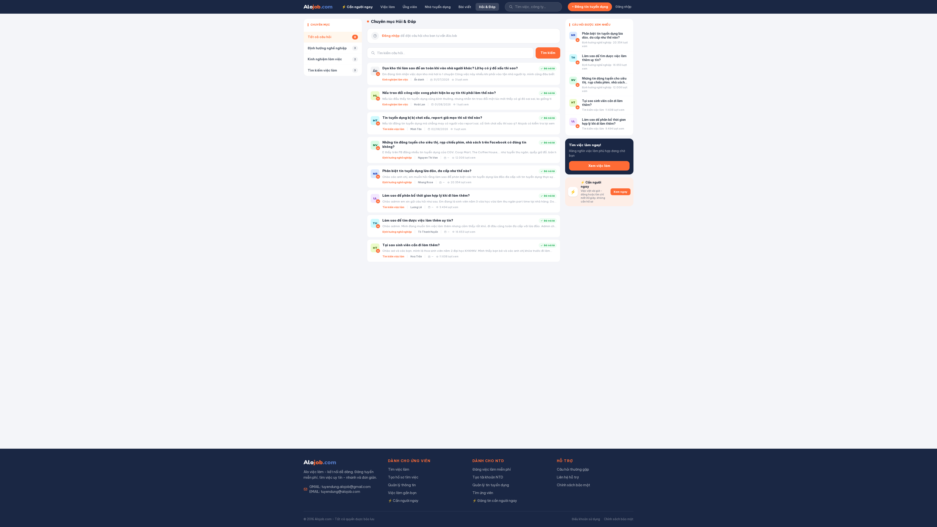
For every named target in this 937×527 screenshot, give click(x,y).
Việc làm (387, 7)
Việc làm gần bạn (402, 493)
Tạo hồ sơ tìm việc (403, 477)
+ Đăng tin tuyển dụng (590, 7)
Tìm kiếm (547, 53)
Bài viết (464, 7)
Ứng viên (410, 7)
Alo (318, 7)
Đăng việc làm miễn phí (491, 469)
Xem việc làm (599, 166)
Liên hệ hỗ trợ (568, 477)
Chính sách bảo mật (573, 485)
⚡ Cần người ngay (357, 7)
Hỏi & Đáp (487, 7)
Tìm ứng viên (482, 493)
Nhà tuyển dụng (438, 7)
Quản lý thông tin (402, 485)
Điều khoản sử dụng (586, 519)
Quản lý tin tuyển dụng (490, 485)
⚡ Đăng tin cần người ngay (494, 500)
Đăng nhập (623, 7)
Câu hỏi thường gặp (573, 469)
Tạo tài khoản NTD (487, 477)
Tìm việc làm (398, 469)
